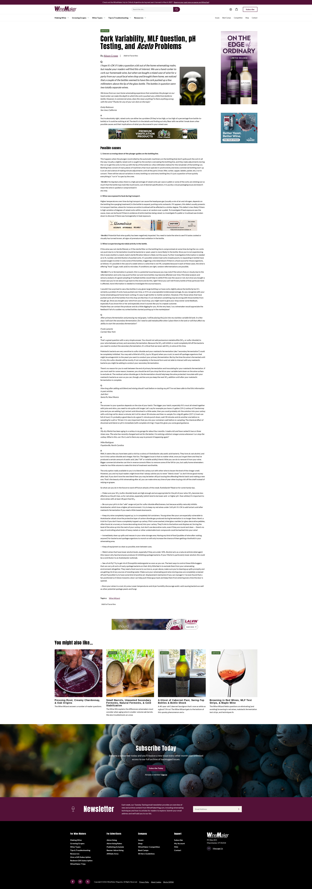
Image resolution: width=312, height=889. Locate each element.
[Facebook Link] (72, 883)
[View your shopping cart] (236, 9)
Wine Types (97, 18)
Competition (238, 18)
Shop (247, 18)
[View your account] (230, 9)
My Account (179, 843)
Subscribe (250, 9)
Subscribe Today (156, 768)
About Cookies (156, 882)
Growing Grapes (79, 18)
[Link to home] (69, 9)
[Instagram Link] (80, 883)
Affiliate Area (112, 853)
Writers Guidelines (146, 853)
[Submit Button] (176, 9)
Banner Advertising (115, 850)
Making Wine (60, 18)
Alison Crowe (111, 55)
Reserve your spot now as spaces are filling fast (191, 2)
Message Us (218, 848)
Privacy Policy (144, 882)
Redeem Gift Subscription (81, 860)
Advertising (112, 840)
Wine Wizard (114, 598)
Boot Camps (226, 18)
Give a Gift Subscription (80, 857)
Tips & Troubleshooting (118, 18)
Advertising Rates (114, 843)
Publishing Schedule (115, 847)
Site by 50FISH (168, 882)
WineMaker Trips (78, 864)
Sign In (164, 774)
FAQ (176, 847)
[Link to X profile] (87, 883)
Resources (138, 18)
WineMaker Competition (149, 847)
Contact (254, 18)
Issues (217, 18)
